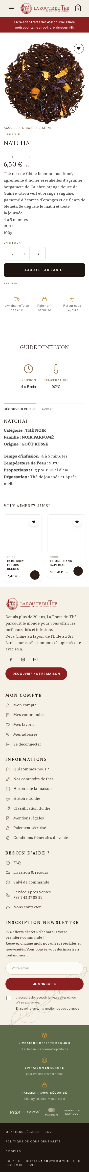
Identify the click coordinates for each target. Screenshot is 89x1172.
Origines (30, 128)
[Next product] (12, 153)
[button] (11, 8)
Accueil (11, 128)
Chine (47, 128)
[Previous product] (29, 153)
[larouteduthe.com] (44, 8)
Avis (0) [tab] (48, 409)
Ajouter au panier (44, 270)
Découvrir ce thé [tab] (20, 409)
